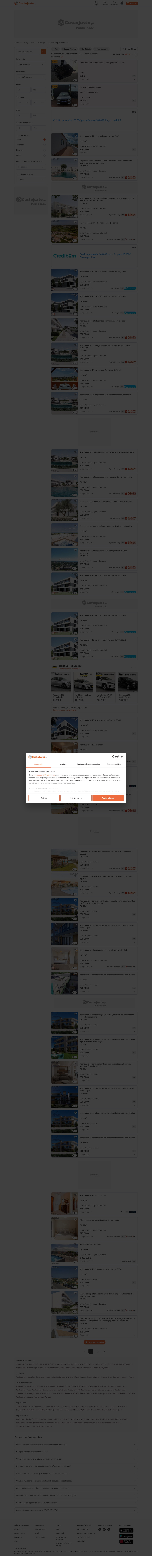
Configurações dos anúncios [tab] (88, 764)
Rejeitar (44, 798)
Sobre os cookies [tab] (114, 764)
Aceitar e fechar (108, 798)
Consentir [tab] (38, 764)
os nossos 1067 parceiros (44, 775)
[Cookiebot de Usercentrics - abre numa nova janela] (114, 757)
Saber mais (74, 798)
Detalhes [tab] (63, 764)
